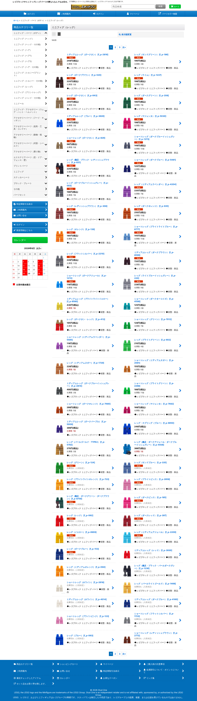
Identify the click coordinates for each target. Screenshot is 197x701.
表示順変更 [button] (126, 34)
